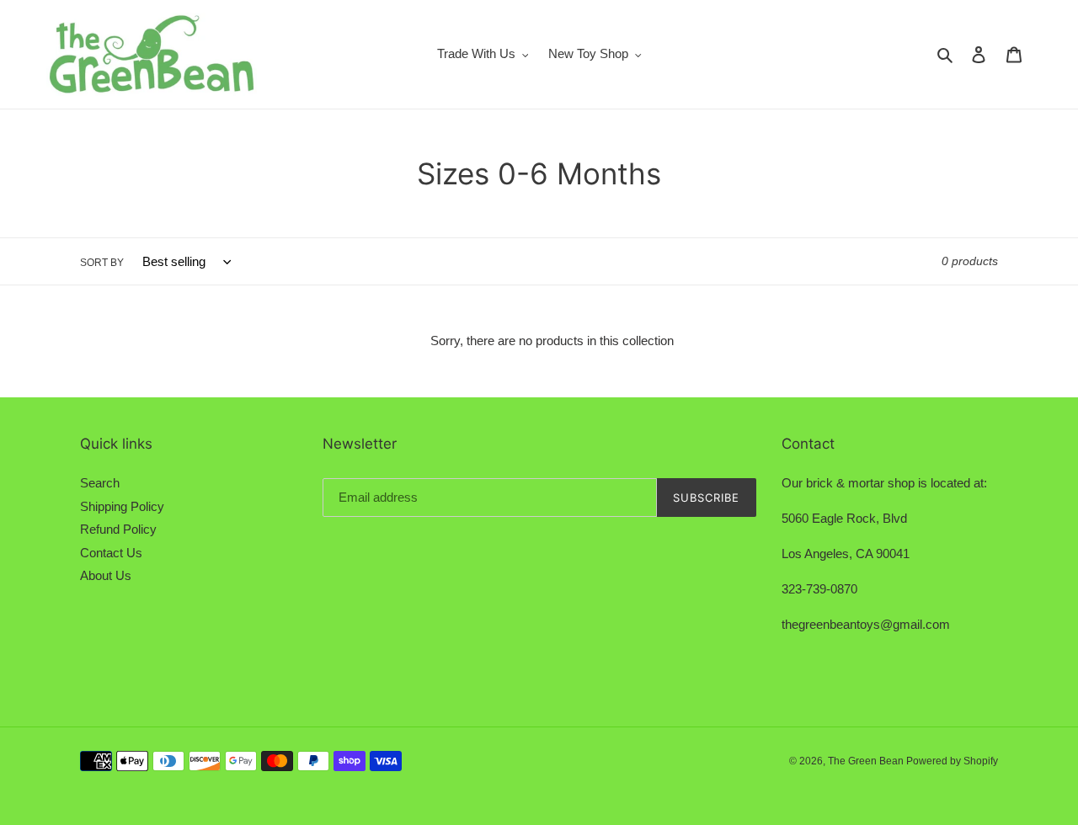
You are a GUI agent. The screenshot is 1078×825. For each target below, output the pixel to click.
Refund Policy (118, 529)
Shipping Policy (122, 506)
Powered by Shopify (952, 761)
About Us (105, 575)
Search (100, 483)
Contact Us (111, 553)
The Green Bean (867, 761)
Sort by (102, 263)
